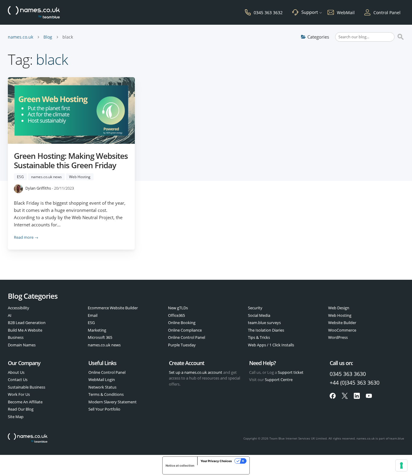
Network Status (102, 387)
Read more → (26, 237)
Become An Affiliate (25, 402)
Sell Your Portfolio (104, 409)
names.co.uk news (46, 176)
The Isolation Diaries (266, 330)
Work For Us (19, 394)
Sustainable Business (26, 387)
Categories (318, 37)
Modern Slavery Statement (112, 402)
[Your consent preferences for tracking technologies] (401, 465)
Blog (47, 37)
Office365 (176, 315)
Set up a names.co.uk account (195, 372)
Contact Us (17, 379)
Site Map (16, 416)
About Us (16, 372)
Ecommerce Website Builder (113, 308)
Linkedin (357, 396)
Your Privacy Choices (216, 461)
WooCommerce (342, 330)
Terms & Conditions (106, 394)
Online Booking (181, 322)
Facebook (333, 396)
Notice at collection (180, 465)
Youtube (369, 396)
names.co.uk (20, 37)
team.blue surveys (264, 322)
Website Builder (342, 322)
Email (92, 315)
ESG (20, 176)
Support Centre (279, 379)
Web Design (338, 308)
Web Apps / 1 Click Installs (271, 345)
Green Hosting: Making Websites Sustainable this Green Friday (71, 160)
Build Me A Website (25, 330)
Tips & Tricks (259, 337)
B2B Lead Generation (27, 322)
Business (16, 337)
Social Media (259, 315)
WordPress (338, 337)
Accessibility (18, 308)
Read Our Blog (20, 409)
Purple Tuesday (182, 345)
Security (255, 308)
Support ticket (290, 372)
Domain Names (22, 345)
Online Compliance (185, 330)
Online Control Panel (186, 337)
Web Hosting (79, 176)
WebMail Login (101, 379)
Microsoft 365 (100, 337)
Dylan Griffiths (38, 188)
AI (9, 315)
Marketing (97, 330)
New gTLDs (178, 308)
